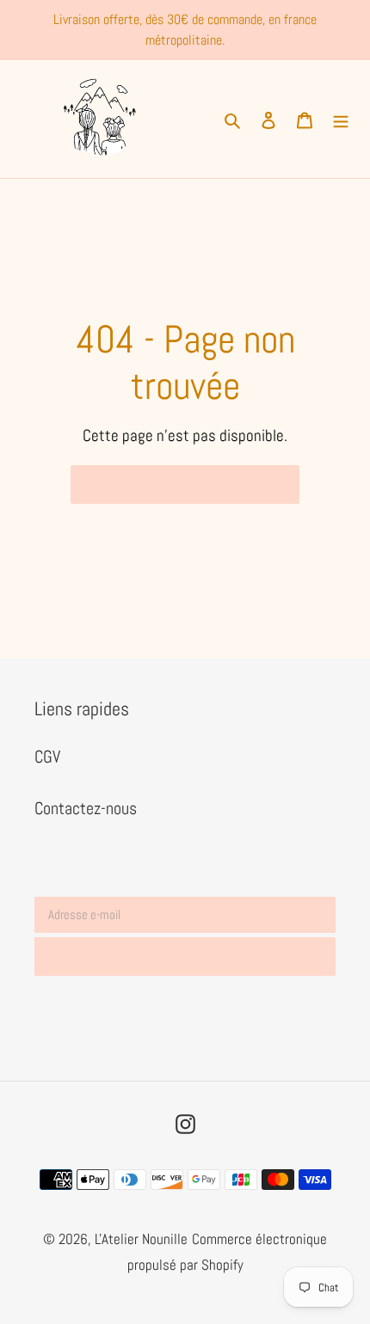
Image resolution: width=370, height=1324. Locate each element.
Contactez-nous (85, 808)
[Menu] (341, 118)
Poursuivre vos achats (172, 484)
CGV (47, 756)
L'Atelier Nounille (141, 1238)
